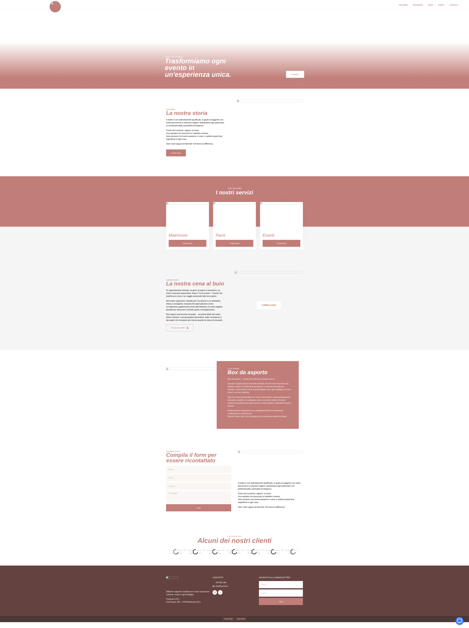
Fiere (430, 5)
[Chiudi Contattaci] (463, 620)
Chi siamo (403, 5)
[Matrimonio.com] (220, 592)
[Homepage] (55, 7)
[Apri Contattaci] (460, 621)
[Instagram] (215, 592)
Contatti (453, 5)
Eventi (441, 5)
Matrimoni (418, 5)
